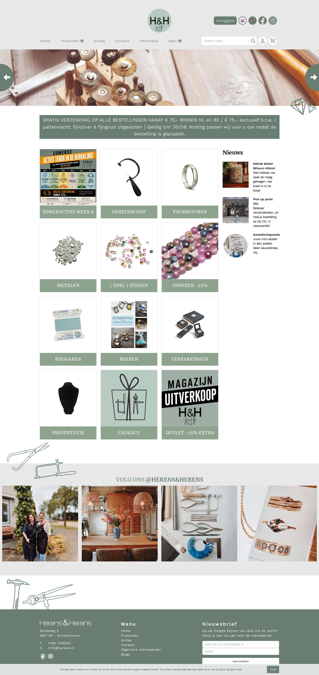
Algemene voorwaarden (141, 649)
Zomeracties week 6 (68, 211)
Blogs (125, 654)
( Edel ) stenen (129, 285)
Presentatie (68, 432)
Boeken (129, 359)
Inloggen (225, 20)
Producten (130, 635)
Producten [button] (70, 41)
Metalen (68, 285)
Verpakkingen (190, 359)
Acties (99, 41)
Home (45, 41)
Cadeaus (129, 432)
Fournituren (190, 211)
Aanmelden (241, 661)
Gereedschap (129, 211)
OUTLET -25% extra (190, 432)
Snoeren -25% (190, 285)
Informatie (149, 41)
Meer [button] (173, 41)
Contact (122, 41)
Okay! (273, 669)
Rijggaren (68, 359)
